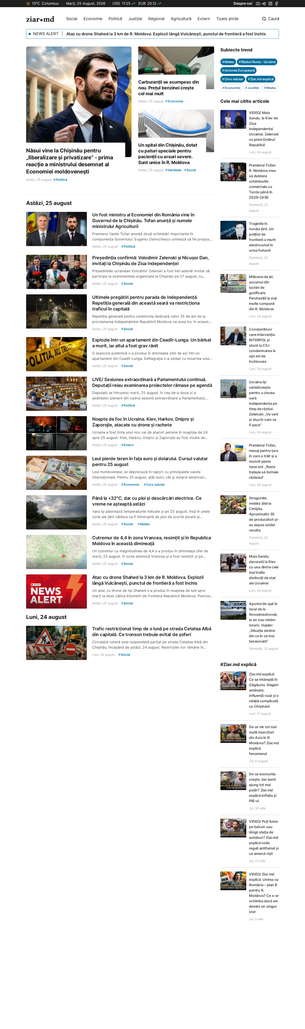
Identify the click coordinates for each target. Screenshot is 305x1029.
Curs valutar (232, 79)
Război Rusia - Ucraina (257, 62)
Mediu (270, 88)
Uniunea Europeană (238, 70)
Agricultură (181, 18)
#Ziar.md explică (238, 664)
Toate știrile (227, 18)
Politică (115, 18)
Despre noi (243, 3)
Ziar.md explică (261, 79)
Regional (156, 18)
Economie (93, 18)
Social (71, 18)
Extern (204, 18)
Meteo (228, 62)
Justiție (135, 18)
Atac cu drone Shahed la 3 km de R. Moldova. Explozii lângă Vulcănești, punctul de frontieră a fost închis (166, 34)
